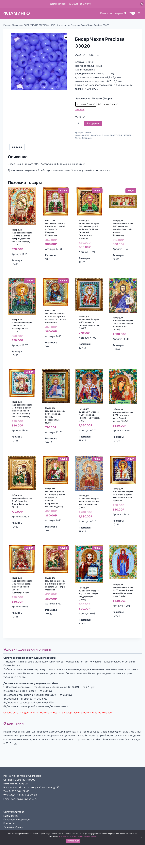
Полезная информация (16, 819)
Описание (17, 147)
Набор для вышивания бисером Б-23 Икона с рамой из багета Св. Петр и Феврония (55, 584)
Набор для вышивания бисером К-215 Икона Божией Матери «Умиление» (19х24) (89, 501)
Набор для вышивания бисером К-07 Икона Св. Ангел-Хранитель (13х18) (21, 325)
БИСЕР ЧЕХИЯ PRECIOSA (120, 135)
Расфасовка (82, 98)
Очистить (79, 109)
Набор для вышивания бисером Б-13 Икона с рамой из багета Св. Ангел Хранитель (123, 494)
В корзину (93, 123)
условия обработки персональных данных (78, 836)
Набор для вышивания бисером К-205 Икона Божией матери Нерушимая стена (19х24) (123, 590)
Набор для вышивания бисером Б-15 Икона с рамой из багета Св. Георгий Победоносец (55, 316)
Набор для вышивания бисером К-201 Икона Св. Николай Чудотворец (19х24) (89, 415)
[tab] (17, 147)
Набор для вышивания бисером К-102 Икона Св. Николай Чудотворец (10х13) (89, 322)
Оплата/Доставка (13, 811)
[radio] (86, 104)
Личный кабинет (13, 827)
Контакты (9, 823)
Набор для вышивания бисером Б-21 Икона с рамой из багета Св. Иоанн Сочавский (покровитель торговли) (89, 229)
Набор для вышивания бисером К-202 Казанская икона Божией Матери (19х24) (123, 415)
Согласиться (73, 841)
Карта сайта (10, 815)
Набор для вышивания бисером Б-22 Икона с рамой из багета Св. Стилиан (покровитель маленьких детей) (55, 497)
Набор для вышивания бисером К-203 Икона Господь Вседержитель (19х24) (123, 323)
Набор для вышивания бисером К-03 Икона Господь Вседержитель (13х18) (89, 593)
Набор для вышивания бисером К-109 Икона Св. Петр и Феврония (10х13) (21, 501)
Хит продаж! (87, 138)
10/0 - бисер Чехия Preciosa (97, 135)
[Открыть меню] (139, 13)
